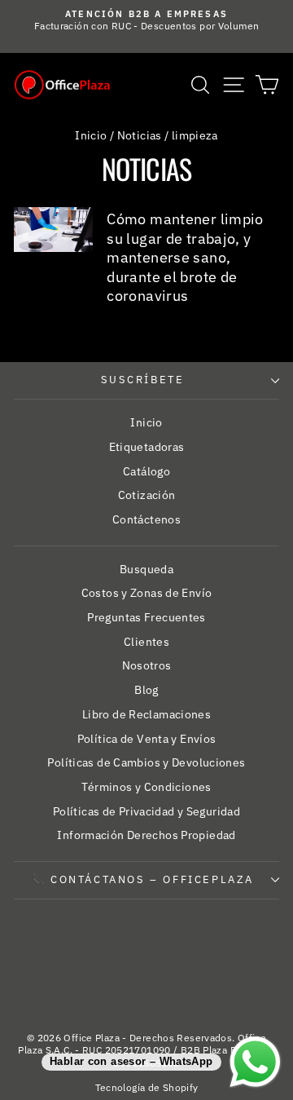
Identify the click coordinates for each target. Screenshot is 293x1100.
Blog (146, 690)
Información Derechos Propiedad (146, 835)
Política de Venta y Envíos (146, 738)
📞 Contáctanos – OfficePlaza (142, 879)
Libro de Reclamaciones (146, 714)
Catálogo (146, 471)
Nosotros (147, 665)
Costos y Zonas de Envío (146, 592)
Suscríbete (143, 380)
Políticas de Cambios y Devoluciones (146, 762)
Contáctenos (146, 519)
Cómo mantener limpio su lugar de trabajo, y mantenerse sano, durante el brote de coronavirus (185, 257)
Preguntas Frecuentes (146, 617)
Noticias (139, 135)
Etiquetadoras (147, 447)
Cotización (147, 495)
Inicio (91, 135)
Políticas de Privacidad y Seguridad (146, 811)
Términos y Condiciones (146, 787)
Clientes (146, 641)
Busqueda (146, 569)
